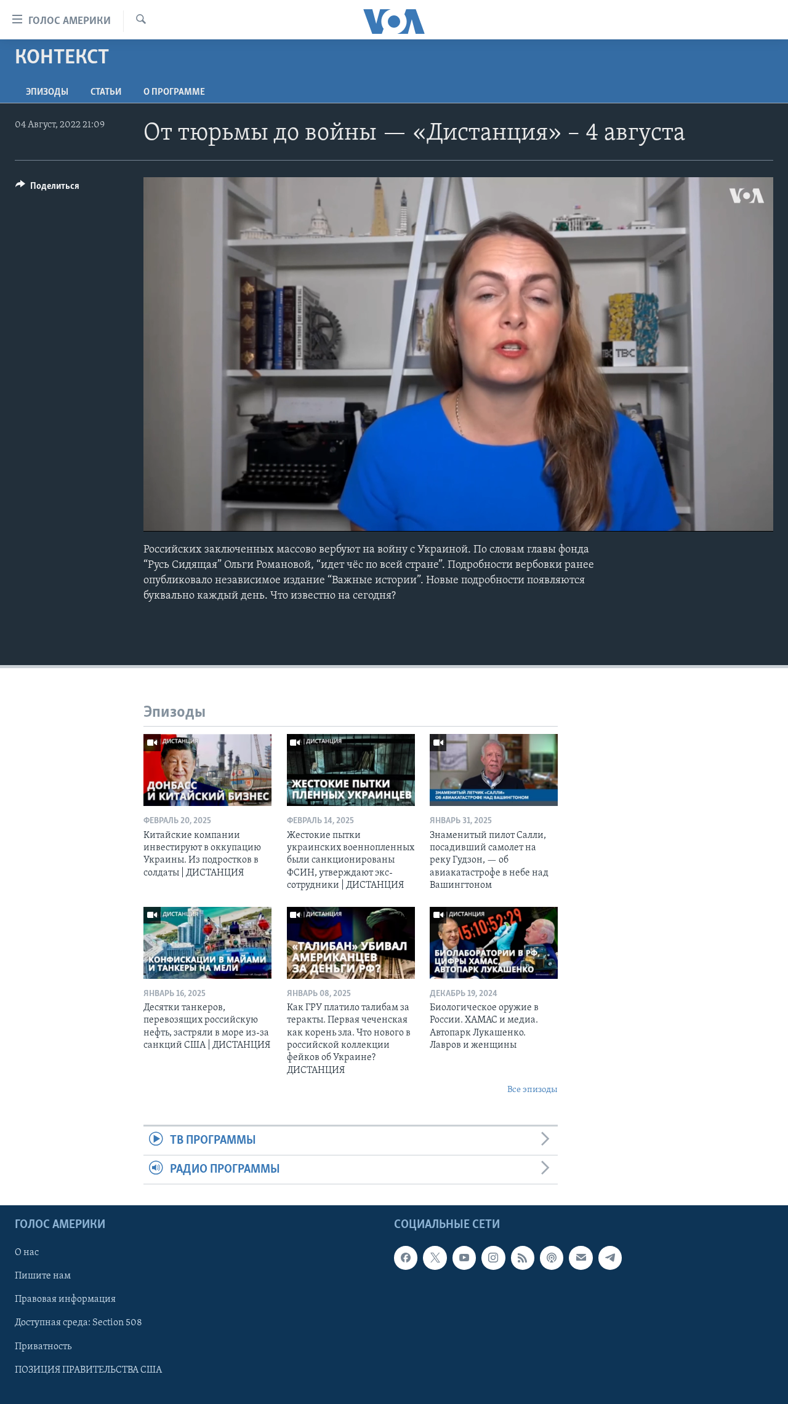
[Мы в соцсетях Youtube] (464, 1258)
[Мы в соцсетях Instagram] (493, 1258)
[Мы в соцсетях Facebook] (405, 1258)
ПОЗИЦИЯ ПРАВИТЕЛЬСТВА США (88, 1370)
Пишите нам (43, 1277)
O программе (174, 92)
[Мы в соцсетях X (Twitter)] (434, 1258)
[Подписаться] (580, 1258)
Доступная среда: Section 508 (78, 1323)
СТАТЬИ (105, 92)
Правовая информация (65, 1300)
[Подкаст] (551, 1258)
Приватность (43, 1347)
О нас (27, 1253)
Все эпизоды (532, 1090)
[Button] (47, 189)
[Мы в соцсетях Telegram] (610, 1258)
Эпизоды (47, 92)
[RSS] (522, 1258)
